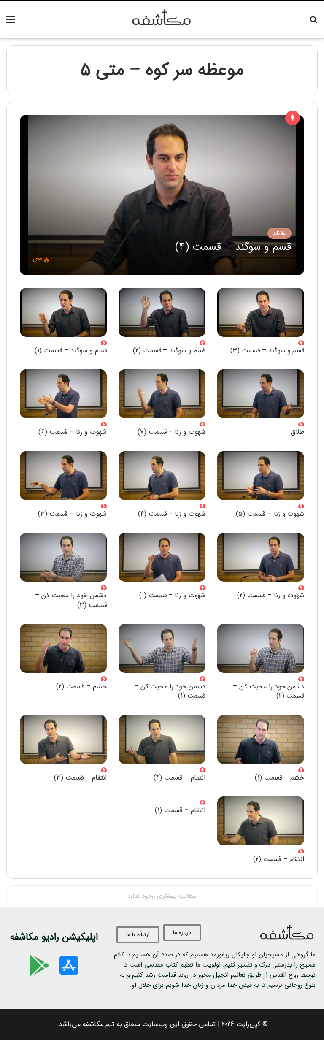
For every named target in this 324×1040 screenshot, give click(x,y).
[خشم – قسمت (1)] (260, 739)
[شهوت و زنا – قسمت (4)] (162, 475)
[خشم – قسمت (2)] (63, 648)
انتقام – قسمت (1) (180, 810)
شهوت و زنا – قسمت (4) (172, 514)
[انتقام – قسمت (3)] (63, 739)
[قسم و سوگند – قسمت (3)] (260, 312)
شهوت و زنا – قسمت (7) (172, 432)
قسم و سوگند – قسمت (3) (267, 350)
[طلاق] (260, 393)
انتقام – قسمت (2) (279, 859)
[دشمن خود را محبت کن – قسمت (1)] (162, 648)
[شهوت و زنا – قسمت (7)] (162, 393)
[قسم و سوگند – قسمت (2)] (162, 312)
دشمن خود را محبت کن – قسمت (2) (269, 691)
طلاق (297, 432)
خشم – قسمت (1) (280, 777)
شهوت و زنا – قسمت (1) (172, 595)
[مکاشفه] (162, 19)
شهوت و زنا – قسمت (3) (72, 514)
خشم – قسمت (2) (81, 686)
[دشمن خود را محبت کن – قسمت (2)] (260, 648)
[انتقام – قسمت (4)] (162, 739)
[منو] (10, 23)
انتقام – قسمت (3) (80, 777)
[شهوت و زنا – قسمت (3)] (63, 475)
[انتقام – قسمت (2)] (260, 820)
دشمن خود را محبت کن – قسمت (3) (71, 600)
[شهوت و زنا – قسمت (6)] (63, 393)
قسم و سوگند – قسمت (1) (71, 350)
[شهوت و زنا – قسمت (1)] (162, 557)
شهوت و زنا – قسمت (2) (271, 595)
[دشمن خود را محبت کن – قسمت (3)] (63, 557)
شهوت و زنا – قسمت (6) (72, 432)
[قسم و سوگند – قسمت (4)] (162, 195)
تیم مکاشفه (98, 1024)
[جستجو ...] (313, 23)
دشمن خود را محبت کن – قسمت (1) (170, 691)
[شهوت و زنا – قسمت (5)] (260, 475)
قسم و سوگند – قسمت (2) (169, 350)
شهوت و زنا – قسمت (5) (270, 514)
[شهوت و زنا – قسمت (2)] (260, 557)
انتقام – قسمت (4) (179, 777)
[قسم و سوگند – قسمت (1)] (63, 312)
